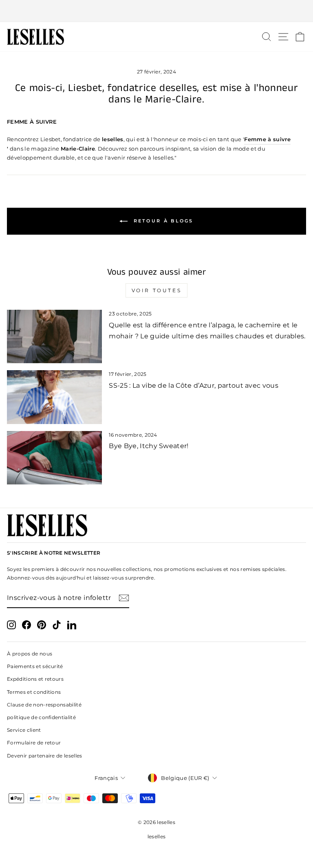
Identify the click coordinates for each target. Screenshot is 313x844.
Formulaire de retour (34, 743)
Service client (24, 730)
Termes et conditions (34, 692)
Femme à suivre (267, 139)
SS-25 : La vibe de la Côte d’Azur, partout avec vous (193, 385)
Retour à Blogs (162, 221)
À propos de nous (29, 654)
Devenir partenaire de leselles (44, 756)
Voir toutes (157, 290)
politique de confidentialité (41, 717)
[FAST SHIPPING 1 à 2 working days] (156, 11)
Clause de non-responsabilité (44, 705)
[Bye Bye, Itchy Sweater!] (54, 457)
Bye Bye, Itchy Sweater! (148, 446)
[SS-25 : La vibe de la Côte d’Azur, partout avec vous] (54, 397)
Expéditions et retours (35, 679)
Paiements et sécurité (35, 666)
